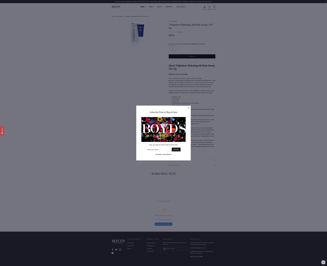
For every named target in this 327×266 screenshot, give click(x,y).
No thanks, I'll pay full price (163, 154)
